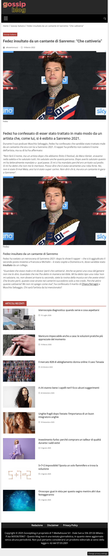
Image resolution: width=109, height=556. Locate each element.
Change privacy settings (97, 553)
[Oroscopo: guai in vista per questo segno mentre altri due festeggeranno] (19, 500)
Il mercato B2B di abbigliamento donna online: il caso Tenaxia (71, 362)
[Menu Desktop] (6, 18)
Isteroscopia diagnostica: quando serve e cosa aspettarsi (68, 310)
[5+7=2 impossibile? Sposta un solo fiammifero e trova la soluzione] (19, 474)
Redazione (37, 525)
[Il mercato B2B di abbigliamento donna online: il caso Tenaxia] (19, 371)
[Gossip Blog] (14, 7)
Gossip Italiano (10, 34)
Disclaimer (53, 525)
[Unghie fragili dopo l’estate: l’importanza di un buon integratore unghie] (19, 423)
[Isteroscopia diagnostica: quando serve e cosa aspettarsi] (19, 319)
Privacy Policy (70, 525)
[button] (105, 18)
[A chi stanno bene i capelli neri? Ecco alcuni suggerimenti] (19, 397)
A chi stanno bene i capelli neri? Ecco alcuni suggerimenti (68, 387)
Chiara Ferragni (90, 284)
